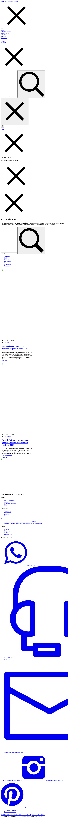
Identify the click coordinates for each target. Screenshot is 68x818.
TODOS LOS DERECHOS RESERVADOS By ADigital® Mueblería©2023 (23, 815)
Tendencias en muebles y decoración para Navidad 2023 (15, 347)
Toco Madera (7, 342)
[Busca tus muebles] (2, 126)
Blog (2, 519)
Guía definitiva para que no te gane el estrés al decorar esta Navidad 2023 (15, 442)
